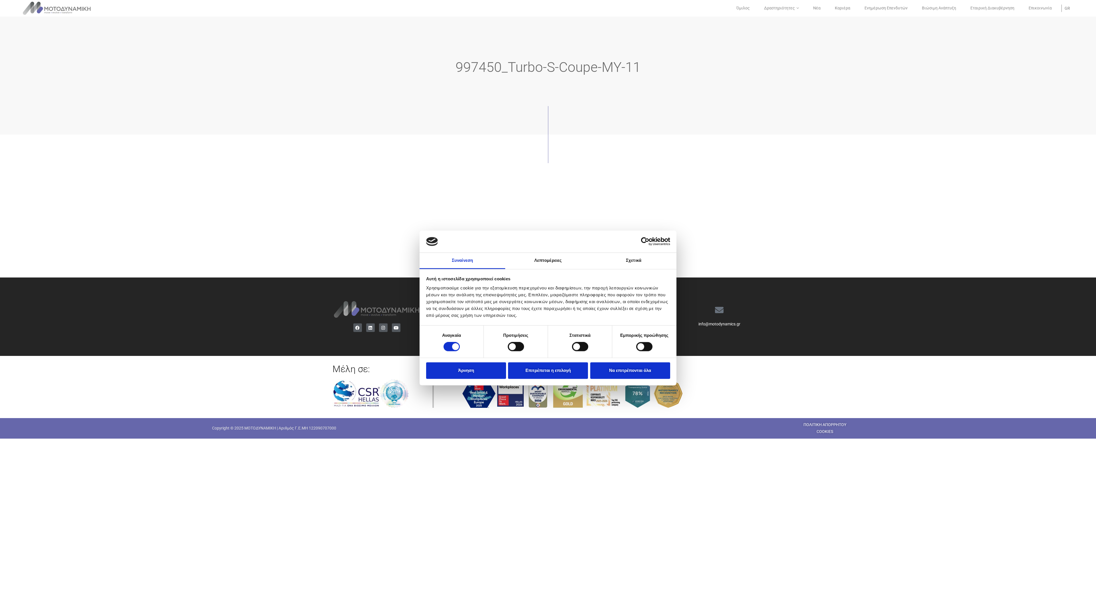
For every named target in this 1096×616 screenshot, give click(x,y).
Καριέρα (842, 8)
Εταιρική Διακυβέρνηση (992, 8)
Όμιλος (743, 8)
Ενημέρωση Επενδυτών (886, 8)
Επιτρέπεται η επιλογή (548, 370)
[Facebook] (357, 327)
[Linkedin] (370, 327)
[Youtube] (396, 327)
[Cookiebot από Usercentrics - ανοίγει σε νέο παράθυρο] (645, 241)
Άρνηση (466, 370)
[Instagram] (383, 327)
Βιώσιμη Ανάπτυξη (939, 8)
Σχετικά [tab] (633, 260)
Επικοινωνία (1040, 8)
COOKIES (825, 431)
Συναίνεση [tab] (462, 260)
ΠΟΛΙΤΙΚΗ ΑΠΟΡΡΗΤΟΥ (824, 424)
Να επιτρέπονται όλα (630, 370)
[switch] (516, 346)
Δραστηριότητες (779, 8)
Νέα (817, 8)
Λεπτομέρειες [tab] (548, 260)
